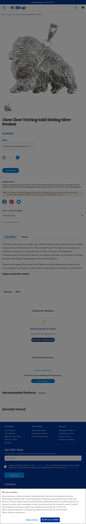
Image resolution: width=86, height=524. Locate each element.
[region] (43, 506)
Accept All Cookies (50, 520)
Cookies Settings (32, 520)
